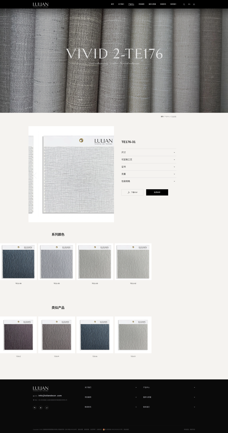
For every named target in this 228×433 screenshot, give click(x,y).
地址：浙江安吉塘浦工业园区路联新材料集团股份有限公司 (51, 400)
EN (189, 4)
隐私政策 (80, 429)
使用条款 (86, 429)
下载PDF (134, 192)
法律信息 (99, 429)
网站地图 (126, 429)
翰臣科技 (192, 429)
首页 (162, 116)
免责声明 (92, 429)
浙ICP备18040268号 (71, 429)
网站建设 (186, 429)
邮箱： (48, 396)
